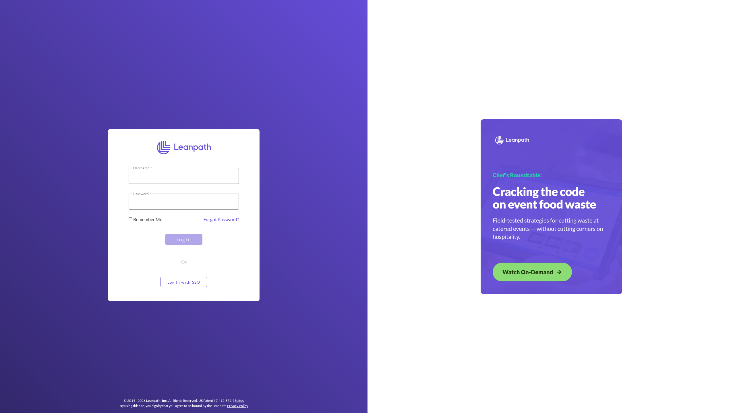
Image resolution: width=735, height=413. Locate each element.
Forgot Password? (221, 219)
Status (239, 400)
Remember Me (147, 219)
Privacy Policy (237, 406)
